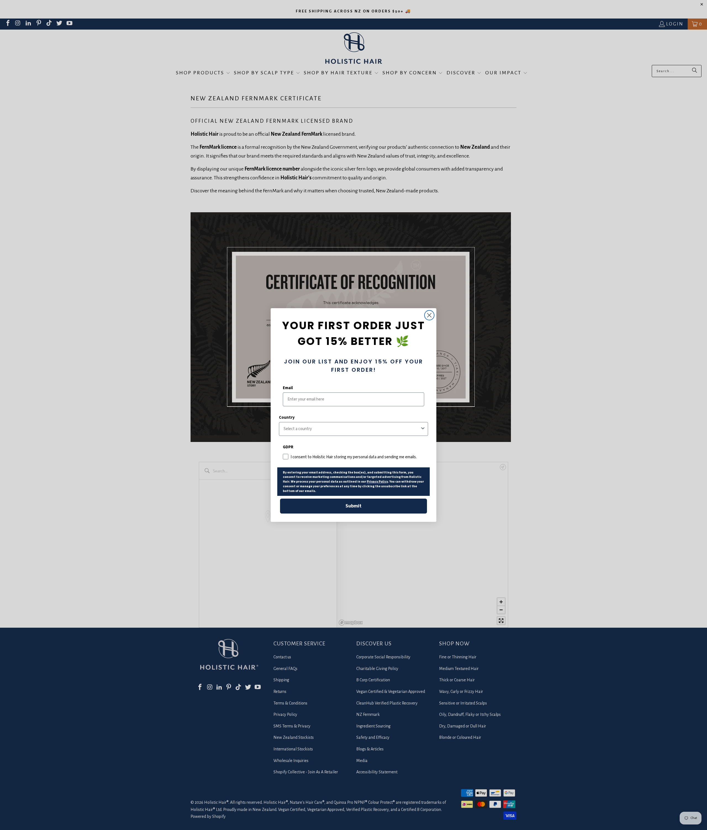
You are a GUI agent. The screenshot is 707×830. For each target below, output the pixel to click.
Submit (353, 505)
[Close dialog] (429, 315)
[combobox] (352, 429)
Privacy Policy (377, 481)
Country (287, 417)
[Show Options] (423, 429)
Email (288, 388)
